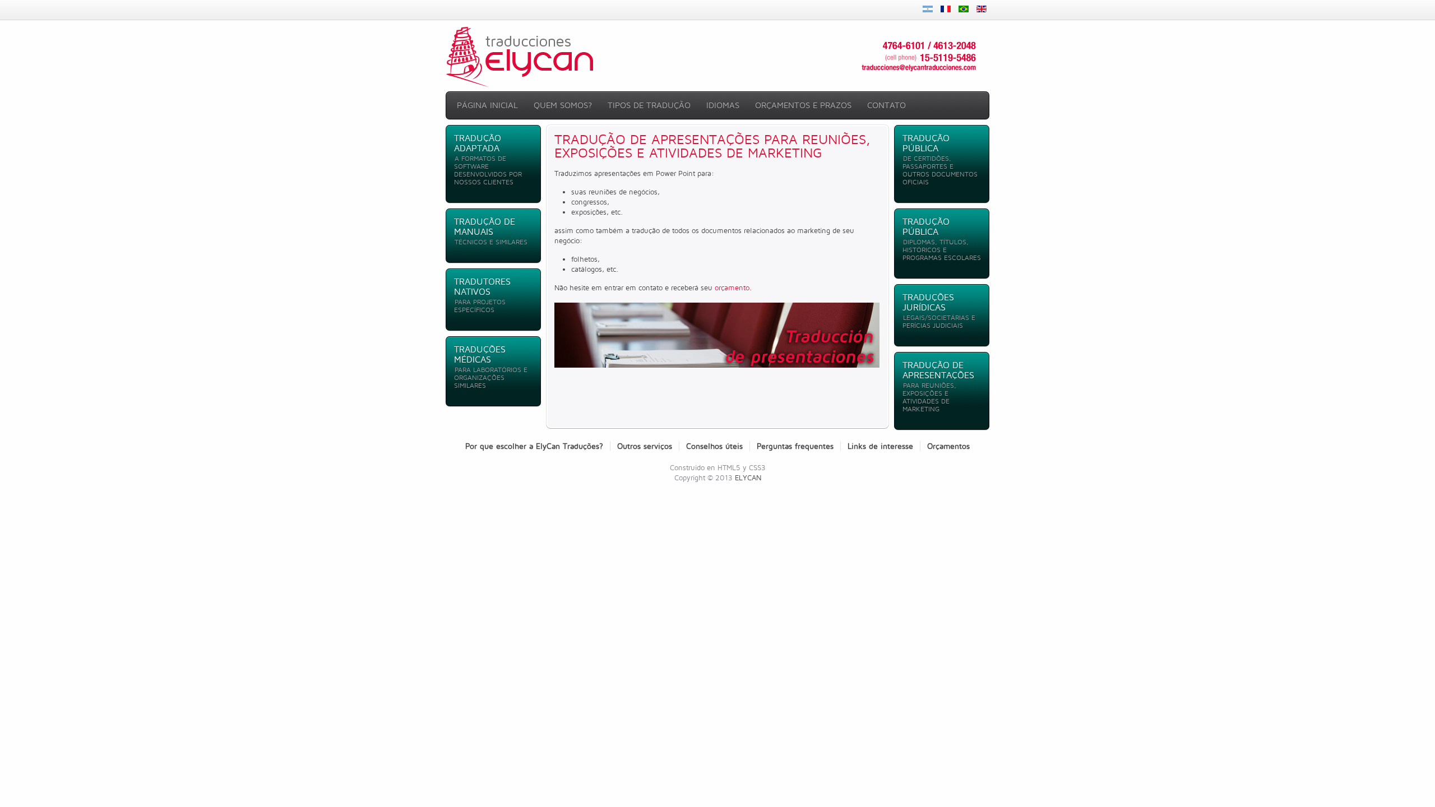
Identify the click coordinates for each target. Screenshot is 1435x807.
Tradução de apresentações (938, 370)
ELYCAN (748, 477)
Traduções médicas (480, 354)
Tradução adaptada (477, 143)
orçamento (732, 287)
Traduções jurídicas (928, 302)
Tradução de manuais (484, 226)
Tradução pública (926, 143)
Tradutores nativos (482, 286)
